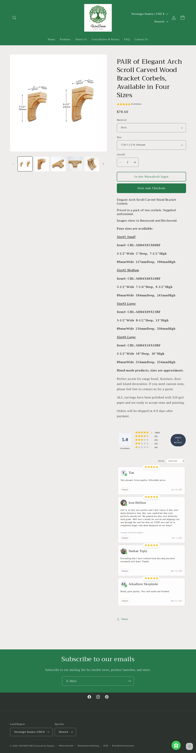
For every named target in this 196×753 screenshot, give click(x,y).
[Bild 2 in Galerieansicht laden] (41, 164)
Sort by (161, 461)
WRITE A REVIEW (178, 440)
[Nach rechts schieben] (103, 164)
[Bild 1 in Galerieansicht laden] (25, 164)
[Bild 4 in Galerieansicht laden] (75, 164)
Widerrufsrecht (66, 745)
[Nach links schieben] (13, 164)
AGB (105, 745)
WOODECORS (26, 745)
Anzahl (121, 154)
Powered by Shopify (44, 745)
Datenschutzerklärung (88, 745)
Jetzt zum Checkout (151, 188)
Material (122, 120)
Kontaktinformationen (123, 745)
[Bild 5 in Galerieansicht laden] (91, 164)
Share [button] (124, 619)
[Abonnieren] (129, 681)
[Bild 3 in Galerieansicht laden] (58, 164)
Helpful (125, 490)
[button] (14, 17)
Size (119, 137)
